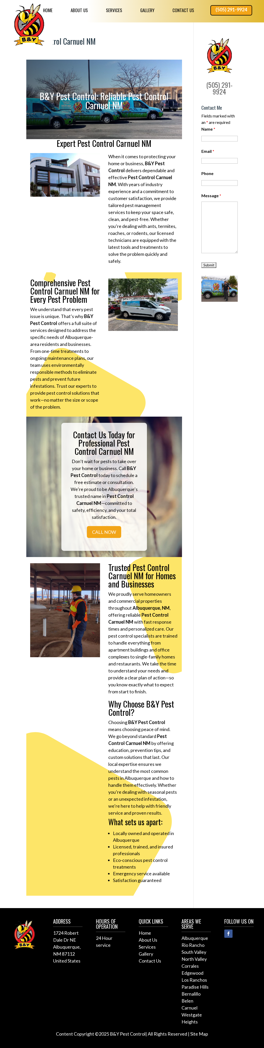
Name (208, 128)
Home (48, 10)
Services (114, 10)
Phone (207, 173)
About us (79, 10)
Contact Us (150, 961)
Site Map (199, 1034)
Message (211, 195)
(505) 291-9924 (231, 9)
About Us (148, 940)
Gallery (147, 10)
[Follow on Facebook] (228, 934)
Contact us (183, 10)
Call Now (104, 532)
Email (207, 151)
